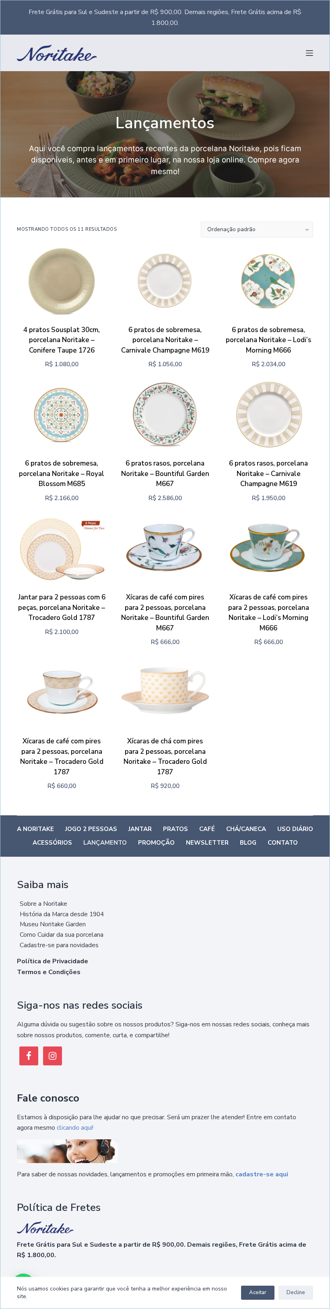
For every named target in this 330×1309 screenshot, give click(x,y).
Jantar (140, 829)
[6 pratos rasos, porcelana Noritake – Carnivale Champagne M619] (268, 415)
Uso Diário (295, 829)
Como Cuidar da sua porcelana (61, 934)
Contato (283, 843)
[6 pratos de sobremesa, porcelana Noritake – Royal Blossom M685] (61, 415)
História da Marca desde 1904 (62, 914)
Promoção (156, 843)
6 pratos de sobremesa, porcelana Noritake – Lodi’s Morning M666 (268, 340)
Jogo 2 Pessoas (91, 829)
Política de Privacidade (52, 961)
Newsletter (207, 843)
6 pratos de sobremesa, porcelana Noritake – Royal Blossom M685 (61, 473)
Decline (296, 1292)
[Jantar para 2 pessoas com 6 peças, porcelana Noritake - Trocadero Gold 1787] (61, 549)
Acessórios (52, 843)
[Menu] (309, 53)
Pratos (175, 829)
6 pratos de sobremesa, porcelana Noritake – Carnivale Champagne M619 (165, 340)
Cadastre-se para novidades (59, 945)
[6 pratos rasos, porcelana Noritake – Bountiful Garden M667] (165, 415)
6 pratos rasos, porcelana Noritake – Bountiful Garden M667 (165, 473)
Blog (248, 843)
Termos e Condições (48, 972)
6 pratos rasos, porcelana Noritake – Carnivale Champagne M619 (268, 473)
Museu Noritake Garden (53, 924)
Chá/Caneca (246, 829)
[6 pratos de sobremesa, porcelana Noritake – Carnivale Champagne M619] (165, 281)
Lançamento (105, 843)
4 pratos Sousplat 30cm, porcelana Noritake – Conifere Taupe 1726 (61, 340)
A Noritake (35, 829)
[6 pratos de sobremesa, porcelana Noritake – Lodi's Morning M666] (268, 281)
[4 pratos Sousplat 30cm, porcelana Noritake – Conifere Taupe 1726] (61, 281)
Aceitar (257, 1292)
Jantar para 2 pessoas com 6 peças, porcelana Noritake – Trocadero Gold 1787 (61, 607)
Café (207, 829)
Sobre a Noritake (43, 903)
